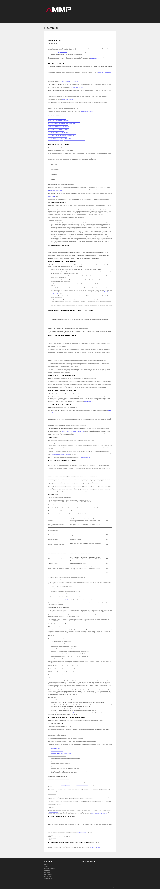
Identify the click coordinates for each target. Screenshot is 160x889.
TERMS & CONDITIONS (49, 881)
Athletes (46, 864)
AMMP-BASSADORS (72, 21)
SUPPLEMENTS (53, 21)
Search (46, 866)
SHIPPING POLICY (48, 879)
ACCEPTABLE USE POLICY (50, 868)
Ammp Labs (49, 887)
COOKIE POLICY (47, 870)
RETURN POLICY (48, 876)
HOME (45, 21)
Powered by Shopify (55, 887)
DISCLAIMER (47, 872)
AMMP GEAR (62, 21)
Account (114, 21)
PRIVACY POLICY (48, 874)
